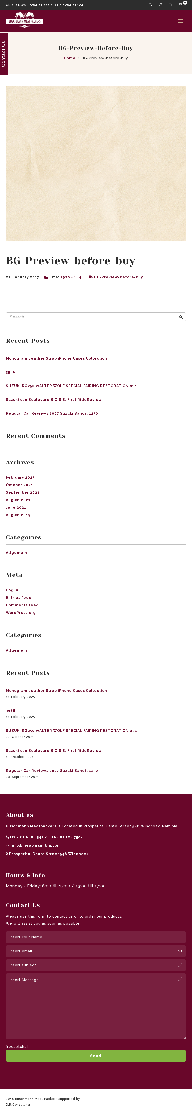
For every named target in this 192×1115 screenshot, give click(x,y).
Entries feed (19, 598)
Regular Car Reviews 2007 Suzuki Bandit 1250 (52, 413)
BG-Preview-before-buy (118, 277)
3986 (11, 372)
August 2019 (18, 515)
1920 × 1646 (72, 277)
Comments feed (22, 605)
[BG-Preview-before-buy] (96, 163)
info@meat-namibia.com (36, 845)
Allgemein (16, 553)
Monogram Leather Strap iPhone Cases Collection (56, 358)
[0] (181, 5)
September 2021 (23, 492)
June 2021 (16, 507)
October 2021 (19, 485)
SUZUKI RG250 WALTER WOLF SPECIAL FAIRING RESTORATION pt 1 (71, 386)
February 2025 (20, 477)
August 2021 (18, 500)
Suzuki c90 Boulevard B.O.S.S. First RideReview (54, 400)
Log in (12, 590)
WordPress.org (21, 613)
